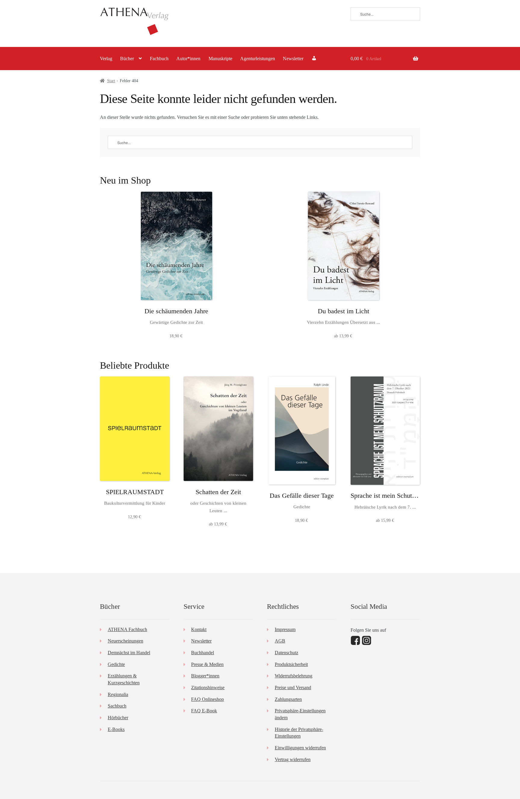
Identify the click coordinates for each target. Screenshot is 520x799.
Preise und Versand (293, 687)
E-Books (116, 729)
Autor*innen (188, 58)
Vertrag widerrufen (293, 759)
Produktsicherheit (291, 664)
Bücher (127, 58)
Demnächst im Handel (129, 652)
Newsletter (293, 58)
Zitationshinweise (207, 687)
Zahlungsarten (288, 699)
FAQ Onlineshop (207, 699)
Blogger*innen (205, 675)
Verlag (106, 58)
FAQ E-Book (204, 710)
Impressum (285, 629)
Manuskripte (220, 58)
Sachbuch (117, 705)
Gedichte (116, 664)
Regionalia (118, 694)
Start (111, 81)
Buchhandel (202, 652)
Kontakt (198, 629)
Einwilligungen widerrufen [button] (300, 747)
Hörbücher (118, 717)
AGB (280, 640)
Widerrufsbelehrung (293, 675)
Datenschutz (286, 652)
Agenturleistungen (257, 58)
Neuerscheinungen (125, 640)
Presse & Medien (207, 664)
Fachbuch (159, 58)
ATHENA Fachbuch (127, 629)
